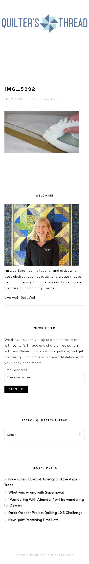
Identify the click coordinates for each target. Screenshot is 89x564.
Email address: (16, 370)
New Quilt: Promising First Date (33, 520)
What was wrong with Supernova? (36, 492)
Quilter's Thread (44, 34)
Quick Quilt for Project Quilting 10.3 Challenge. (45, 513)
